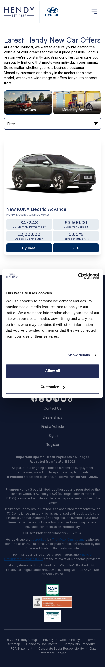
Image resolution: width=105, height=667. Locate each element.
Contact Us (52, 408)
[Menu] (94, 12)
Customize (50, 387)
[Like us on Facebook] (34, 399)
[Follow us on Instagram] (41, 399)
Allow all (52, 371)
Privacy (48, 640)
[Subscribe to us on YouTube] (63, 399)
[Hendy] (19, 12)
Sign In (54, 435)
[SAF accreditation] (52, 590)
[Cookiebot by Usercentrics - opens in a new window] (78, 276)
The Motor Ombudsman (69, 539)
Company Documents (41, 644)
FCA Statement (21, 648)
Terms (90, 640)
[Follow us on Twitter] (49, 399)
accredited (39, 539)
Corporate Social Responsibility (61, 648)
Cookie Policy (70, 640)
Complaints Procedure (79, 644)
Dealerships (52, 417)
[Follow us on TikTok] (71, 399)
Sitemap (14, 644)
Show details (79, 355)
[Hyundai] (52, 12)
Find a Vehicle (52, 426)
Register (52, 444)
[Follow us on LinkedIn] (56, 399)
